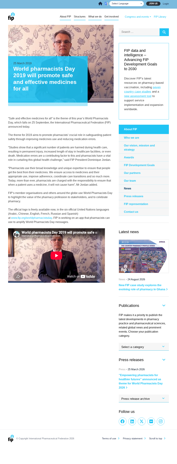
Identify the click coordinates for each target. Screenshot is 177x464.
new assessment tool (137, 96)
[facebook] (123, 421)
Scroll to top (155, 438)
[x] (142, 421)
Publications (129, 305)
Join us (153, 3)
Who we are (131, 137)
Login (166, 3)
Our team (130, 180)
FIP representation (136, 204)
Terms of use (109, 438)
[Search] (164, 32)
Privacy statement (132, 438)
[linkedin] (132, 421)
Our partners (132, 172)
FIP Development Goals (139, 165)
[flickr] (151, 421)
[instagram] (161, 421)
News (127, 188)
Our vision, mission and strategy (139, 147)
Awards (129, 157)
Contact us (131, 211)
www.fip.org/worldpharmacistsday (31, 217)
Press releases (133, 196)
